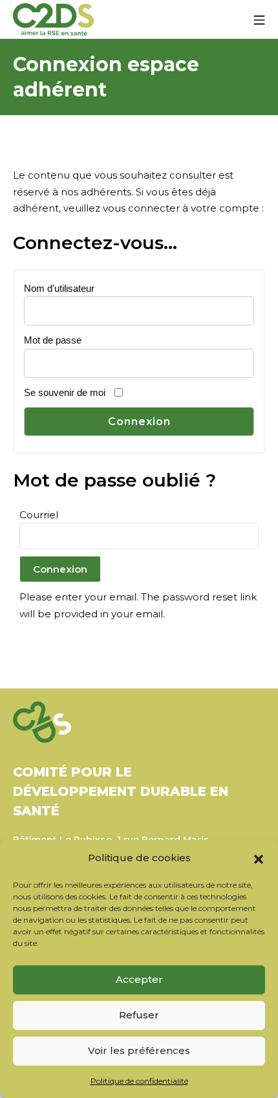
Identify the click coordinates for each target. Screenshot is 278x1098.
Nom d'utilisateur (59, 288)
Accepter (139, 979)
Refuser (139, 1015)
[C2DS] (53, 19)
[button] (258, 857)
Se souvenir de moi (64, 392)
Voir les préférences (139, 1050)
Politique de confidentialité (139, 1081)
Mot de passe (52, 340)
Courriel (38, 515)
